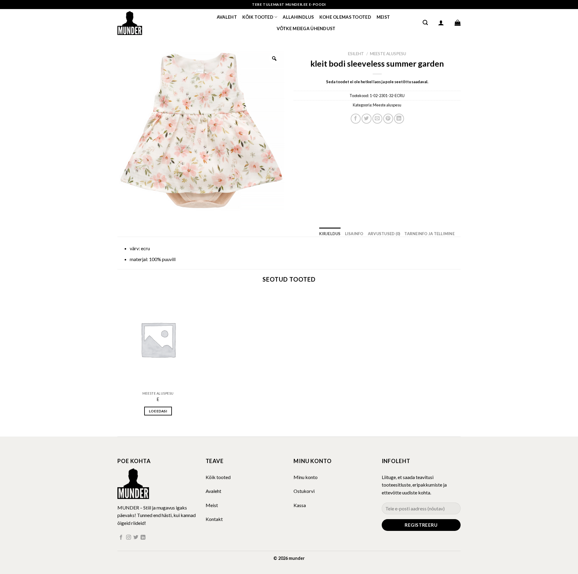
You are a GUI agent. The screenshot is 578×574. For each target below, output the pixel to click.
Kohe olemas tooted (345, 17)
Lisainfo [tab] (354, 233)
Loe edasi (158, 411)
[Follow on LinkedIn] (143, 537)
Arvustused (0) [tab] (384, 233)
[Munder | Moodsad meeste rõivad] (147, 22)
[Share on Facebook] (356, 119)
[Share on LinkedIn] (399, 119)
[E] (158, 339)
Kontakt (214, 519)
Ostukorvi (304, 491)
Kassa (300, 505)
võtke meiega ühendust (306, 28)
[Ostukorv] (458, 22)
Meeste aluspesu (388, 53)
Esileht (356, 53)
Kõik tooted (257, 17)
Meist (383, 17)
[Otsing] (425, 23)
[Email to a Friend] (377, 119)
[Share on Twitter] (366, 119)
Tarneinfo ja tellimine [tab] (429, 233)
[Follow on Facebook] (121, 537)
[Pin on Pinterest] (388, 119)
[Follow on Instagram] (128, 537)
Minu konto (306, 477)
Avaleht (227, 17)
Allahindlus (298, 17)
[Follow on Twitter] (135, 537)
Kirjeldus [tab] (329, 233)
